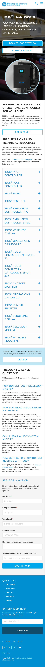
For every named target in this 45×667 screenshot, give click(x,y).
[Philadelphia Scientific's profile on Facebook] (15, 647)
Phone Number (8, 530)
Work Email (7, 519)
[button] (22, 43)
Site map (9, 600)
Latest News (10, 588)
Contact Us (10, 596)
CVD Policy (6, 653)
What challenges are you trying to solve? (19, 553)
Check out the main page (22, 159)
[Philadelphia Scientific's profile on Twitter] (10, 647)
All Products (10, 584)
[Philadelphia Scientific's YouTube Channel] (20, 647)
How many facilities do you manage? (17, 542)
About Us (9, 592)
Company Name (9, 508)
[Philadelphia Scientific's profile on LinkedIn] (4, 647)
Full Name (7, 496)
